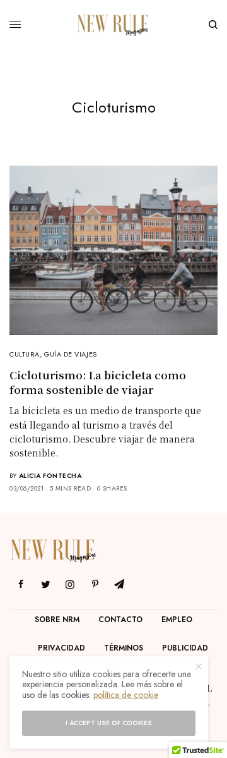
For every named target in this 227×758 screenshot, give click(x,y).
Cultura (24, 354)
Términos (123, 648)
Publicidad (185, 648)
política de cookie (125, 694)
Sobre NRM (57, 619)
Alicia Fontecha (50, 475)
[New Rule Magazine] (113, 25)
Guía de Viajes (70, 354)
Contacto (120, 619)
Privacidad (61, 648)
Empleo (176, 619)
